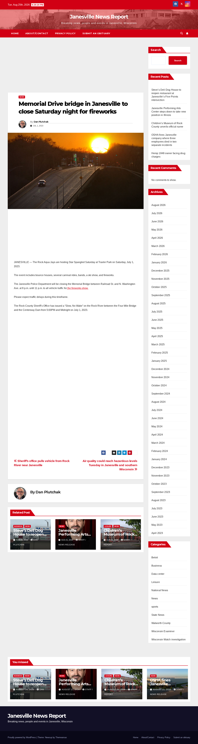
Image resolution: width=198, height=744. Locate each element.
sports (154, 606)
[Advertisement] (76, 69)
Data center (157, 574)
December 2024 (160, 369)
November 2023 (160, 475)
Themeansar (61, 737)
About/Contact (36, 33)
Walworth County (161, 623)
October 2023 (159, 484)
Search (156, 50)
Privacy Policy (65, 33)
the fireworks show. (77, 288)
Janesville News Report (99, 16)
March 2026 (158, 246)
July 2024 (156, 410)
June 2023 (157, 516)
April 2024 (157, 434)
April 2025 (157, 336)
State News (157, 615)
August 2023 (158, 500)
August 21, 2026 (71, 689)
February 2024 (159, 451)
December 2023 (160, 467)
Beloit (154, 557)
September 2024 (160, 393)
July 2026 (156, 213)
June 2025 (157, 320)
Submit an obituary (96, 33)
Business (18, 526)
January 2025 (159, 361)
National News (159, 590)
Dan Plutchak (41, 121)
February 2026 (159, 254)
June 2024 (157, 418)
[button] (181, 33)
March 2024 (158, 443)
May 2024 (157, 426)
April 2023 (157, 533)
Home (15, 33)
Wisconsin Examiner (163, 631)
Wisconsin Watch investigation (168, 639)
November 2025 (160, 279)
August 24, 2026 (25, 689)
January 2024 (159, 459)
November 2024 (160, 377)
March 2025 (158, 344)
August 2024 (158, 402)
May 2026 (157, 229)
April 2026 (157, 238)
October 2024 (159, 385)
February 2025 (159, 352)
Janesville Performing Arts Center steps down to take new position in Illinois (168, 111)
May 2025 (157, 328)
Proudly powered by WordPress (22, 737)
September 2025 (160, 295)
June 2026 (157, 221)
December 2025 (160, 270)
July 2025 (156, 311)
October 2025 (159, 287)
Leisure (108, 526)
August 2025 (158, 303)
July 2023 (156, 508)
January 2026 (159, 262)
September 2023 (160, 492)
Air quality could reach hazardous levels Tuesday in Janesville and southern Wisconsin (110, 465)
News (21, 97)
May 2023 (157, 525)
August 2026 (158, 205)
